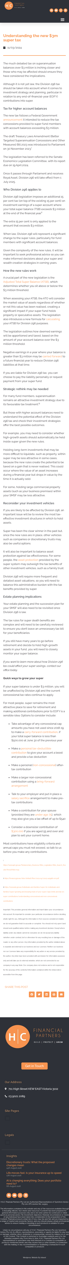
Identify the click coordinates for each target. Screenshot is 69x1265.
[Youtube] (56, 10)
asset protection (28, 559)
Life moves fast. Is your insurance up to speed (33, 1172)
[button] (63, 20)
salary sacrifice (20, 798)
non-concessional (44, 765)
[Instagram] (61, 10)
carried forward (52, 356)
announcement (12, 119)
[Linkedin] (65, 10)
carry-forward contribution (41, 732)
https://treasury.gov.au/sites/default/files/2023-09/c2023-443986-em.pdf (31, 878)
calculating (53, 319)
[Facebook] (51, 10)
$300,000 (17, 831)
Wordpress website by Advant (34, 1257)
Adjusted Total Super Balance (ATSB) (26, 281)
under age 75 (43, 814)
